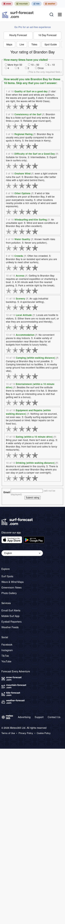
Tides (34, 44)
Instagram (7, 650)
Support (39, 717)
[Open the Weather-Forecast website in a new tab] (50, 3)
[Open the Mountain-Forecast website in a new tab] (22, 3)
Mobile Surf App (10, 616)
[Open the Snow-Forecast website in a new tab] (7, 3)
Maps (9, 44)
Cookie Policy (44, 733)
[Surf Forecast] (18, 14)
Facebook (6, 644)
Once (41, 68)
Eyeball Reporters (11, 621)
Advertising (24, 717)
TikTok (5, 655)
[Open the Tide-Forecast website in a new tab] (36, 3)
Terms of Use (8, 733)
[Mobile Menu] (60, 14)
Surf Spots (7, 576)
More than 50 (15, 64)
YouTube (6, 661)
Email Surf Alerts (10, 610)
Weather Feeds (10, 627)
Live (22, 44)
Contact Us (54, 717)
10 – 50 (35, 64)
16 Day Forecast (47, 35)
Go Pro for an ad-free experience (32, 27)
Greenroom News (11, 587)
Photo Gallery (9, 593)
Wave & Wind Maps (12, 582)
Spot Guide (51, 44)
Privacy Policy (26, 733)
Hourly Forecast (18, 35)
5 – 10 (51, 64)
